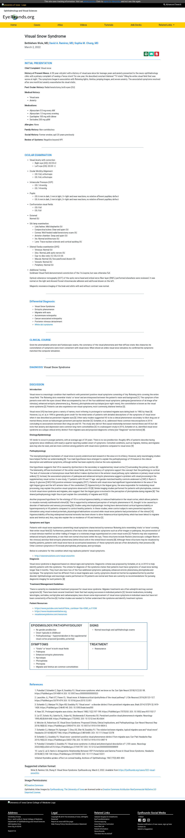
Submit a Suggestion (145, 829)
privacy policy (89, 1)
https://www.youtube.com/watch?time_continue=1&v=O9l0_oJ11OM (66, 608)
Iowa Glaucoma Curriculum (104, 824)
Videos (83, 25)
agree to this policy (112, 1)
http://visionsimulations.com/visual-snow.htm (55, 556)
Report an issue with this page (62, 821)
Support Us (12, 831)
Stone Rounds (99, 831)
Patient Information (101, 829)
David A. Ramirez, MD (61, 43)
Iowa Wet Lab (99, 826)
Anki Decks (136, 25)
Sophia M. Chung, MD (86, 43)
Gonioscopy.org (100, 821)
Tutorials (108, 25)
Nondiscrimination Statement (76, 824)
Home (14, 25)
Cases (37, 25)
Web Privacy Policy (58, 824)
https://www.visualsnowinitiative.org (51, 611)
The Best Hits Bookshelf (103, 834)
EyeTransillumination (101, 819)
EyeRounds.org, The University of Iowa (67, 789)
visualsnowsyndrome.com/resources (51, 614)
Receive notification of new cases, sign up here (155, 824)
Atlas (60, 25)
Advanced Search (173, 4)
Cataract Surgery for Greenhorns (106, 817)
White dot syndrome (44, 324)
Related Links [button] (171, 25)
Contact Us (142, 827)
